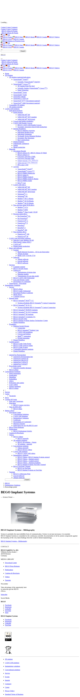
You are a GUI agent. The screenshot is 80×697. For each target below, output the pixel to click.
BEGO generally (23, 438)
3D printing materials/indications (20, 77)
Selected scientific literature (22, 368)
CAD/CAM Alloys (19, 185)
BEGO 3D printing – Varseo (27, 442)
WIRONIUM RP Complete (27, 117)
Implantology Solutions (21, 418)
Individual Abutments (25, 134)
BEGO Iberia (30, 37)
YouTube (8, 611)
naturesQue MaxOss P (20, 360)
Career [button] (7, 394)
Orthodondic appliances (21, 143)
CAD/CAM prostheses (25, 332)
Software (16, 257)
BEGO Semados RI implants (23, 314)
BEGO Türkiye (54, 37)
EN (4, 35)
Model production (19, 147)
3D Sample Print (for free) (26, 86)
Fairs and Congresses (16, 401)
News (7, 398)
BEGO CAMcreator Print (21, 474)
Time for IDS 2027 (15, 407)
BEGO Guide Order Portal (22, 344)
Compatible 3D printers (17, 105)
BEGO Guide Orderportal (22, 291)
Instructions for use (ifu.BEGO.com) (25, 425)
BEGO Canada (18, 39)
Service (11, 287)
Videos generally (23, 448)
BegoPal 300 (22, 230)
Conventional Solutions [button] (12, 371)
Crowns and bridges (24, 334)
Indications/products (15, 110)
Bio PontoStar (23, 218)
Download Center (15, 412)
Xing (6, 612)
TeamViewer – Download (17, 283)
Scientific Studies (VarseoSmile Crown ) (32, 88)
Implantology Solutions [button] (12, 285)
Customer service (19, 296)
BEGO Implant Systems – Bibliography (14, 541)
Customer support (19, 267)
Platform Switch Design (21, 326)
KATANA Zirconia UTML (27, 156)
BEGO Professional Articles (22, 431)
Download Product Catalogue (23, 293)
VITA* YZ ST (28, 161)
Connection (21, 328)
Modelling (12, 377)
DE (8, 35)
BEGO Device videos (25, 450)
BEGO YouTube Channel (21, 466)
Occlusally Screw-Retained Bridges (29, 136)
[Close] (1, 58)
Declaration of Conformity (22, 281)
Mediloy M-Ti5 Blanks (26, 203)
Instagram (8, 607)
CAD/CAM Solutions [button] (12, 109)
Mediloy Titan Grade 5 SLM (27, 212)
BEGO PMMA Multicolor (26, 173)
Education (12, 403)
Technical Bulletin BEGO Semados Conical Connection (37, 303)
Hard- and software (15, 248)
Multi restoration (24, 336)
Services (12, 265)
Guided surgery (14, 342)
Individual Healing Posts (26, 132)
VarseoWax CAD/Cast (20, 98)
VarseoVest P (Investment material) (26, 101)
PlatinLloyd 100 (23, 234)
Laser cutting (13, 384)
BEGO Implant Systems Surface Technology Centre (30, 320)
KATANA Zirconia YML (26, 158)
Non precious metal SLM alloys (23, 205)
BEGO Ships (17, 409)
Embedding (13, 379)
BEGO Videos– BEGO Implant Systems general (34, 457)
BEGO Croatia (41, 37)
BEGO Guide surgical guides (23, 345)
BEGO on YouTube (24, 468)
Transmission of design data (27, 272)
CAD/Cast (17, 244)
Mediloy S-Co (23, 207)
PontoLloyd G (23, 221)
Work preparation (15, 373)
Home (7, 73)
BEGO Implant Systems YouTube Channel (32, 464)
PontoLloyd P (23, 223)
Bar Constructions (23, 140)
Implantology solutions (20, 455)
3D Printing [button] (9, 75)
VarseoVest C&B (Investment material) (26, 103)
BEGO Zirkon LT (23, 155)
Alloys (11, 381)
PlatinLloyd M (23, 236)
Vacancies (12, 396)
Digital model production (21, 246)
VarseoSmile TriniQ (20, 79)
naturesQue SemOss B (20, 358)
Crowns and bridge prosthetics (23, 121)
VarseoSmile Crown (21, 84)
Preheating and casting (16, 383)
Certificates (17, 420)
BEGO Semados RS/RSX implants (25, 310)
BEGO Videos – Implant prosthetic (29, 463)
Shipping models (23, 274)
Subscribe (4, 594)
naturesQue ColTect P (20, 362)
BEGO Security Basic (20, 268)
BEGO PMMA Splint (25, 181)
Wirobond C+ (23, 194)
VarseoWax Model (19, 97)
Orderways (17, 270)
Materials (12, 149)
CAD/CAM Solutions (20, 416)
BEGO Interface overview (26, 130)
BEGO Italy (19, 37)
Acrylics (16, 167)
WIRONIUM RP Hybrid (26, 119)
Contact (3, 27)
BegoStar (21, 225)
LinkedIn (8, 609)
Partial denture (18, 112)
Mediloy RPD (23, 210)
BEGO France (7, 37)
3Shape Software (19, 477)
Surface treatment (15, 386)
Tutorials (12, 472)
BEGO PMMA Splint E (25, 177)
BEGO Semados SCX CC (22, 305)
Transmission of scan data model (28, 276)
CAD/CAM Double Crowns (22, 123)
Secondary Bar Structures (26, 138)
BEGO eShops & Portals (9, 33)
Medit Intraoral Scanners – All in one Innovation (33, 252)
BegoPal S (22, 228)
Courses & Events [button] (11, 399)
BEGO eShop (18, 289)
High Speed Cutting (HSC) (22, 242)
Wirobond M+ (23, 196)
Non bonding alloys (19, 232)
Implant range (13, 298)
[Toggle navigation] (1, 49)
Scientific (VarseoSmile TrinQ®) (29, 82)
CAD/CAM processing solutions (20, 238)
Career (8, 27)
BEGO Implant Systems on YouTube (30, 470)
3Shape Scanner (23, 254)
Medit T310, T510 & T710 (26, 255)
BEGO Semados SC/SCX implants (25, 312)
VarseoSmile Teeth (20, 95)
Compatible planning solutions (23, 349)
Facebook (8, 605)
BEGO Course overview (21, 405)
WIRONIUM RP (24, 115)
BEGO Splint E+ (23, 175)
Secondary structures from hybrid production (32, 127)
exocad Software (18, 476)
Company (14, 27)
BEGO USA (7, 39)
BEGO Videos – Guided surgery (28, 461)
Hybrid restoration (23, 338)
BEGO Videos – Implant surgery (28, 459)
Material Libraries (19, 424)
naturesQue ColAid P (20, 364)
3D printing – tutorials (25, 444)
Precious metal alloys (20, 214)
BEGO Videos (18, 437)
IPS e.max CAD (23, 165)
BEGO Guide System (20, 347)
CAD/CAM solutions (20, 451)
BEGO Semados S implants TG (24, 317)
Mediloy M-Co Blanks (25, 199)
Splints (15, 145)
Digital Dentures (18, 142)
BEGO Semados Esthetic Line (28, 330)
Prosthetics (12, 324)
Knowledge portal (15, 366)
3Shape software (23, 259)
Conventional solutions (20, 446)
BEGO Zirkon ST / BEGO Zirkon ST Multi (32, 153)
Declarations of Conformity (22, 422)
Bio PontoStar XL (24, 216)
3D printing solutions (20, 440)
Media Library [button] (9, 411)
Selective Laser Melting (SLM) (23, 240)
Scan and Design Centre (21, 280)
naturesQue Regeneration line (23, 357)
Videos (11, 435)
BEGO (7, 483)
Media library (17, 294)
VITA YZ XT (28, 163)
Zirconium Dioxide (19, 151)
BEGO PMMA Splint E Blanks (28, 179)
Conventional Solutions (21, 414)
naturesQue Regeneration (17, 355)
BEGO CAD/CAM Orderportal (23, 278)
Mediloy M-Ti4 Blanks (26, 201)
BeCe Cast (22, 183)
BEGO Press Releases (16, 427)
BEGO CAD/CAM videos (26, 453)
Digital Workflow (19, 322)
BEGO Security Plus (20, 319)
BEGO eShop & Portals (9, 31)
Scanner (16, 250)
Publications (13, 429)
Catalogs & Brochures (16, 433)
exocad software (23, 261)
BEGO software (23, 263)
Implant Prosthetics (19, 129)
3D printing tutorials (15, 107)
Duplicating (13, 375)
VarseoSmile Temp (20, 92)
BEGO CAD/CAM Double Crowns (29, 125)
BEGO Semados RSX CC (23, 300)
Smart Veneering (23, 90)
